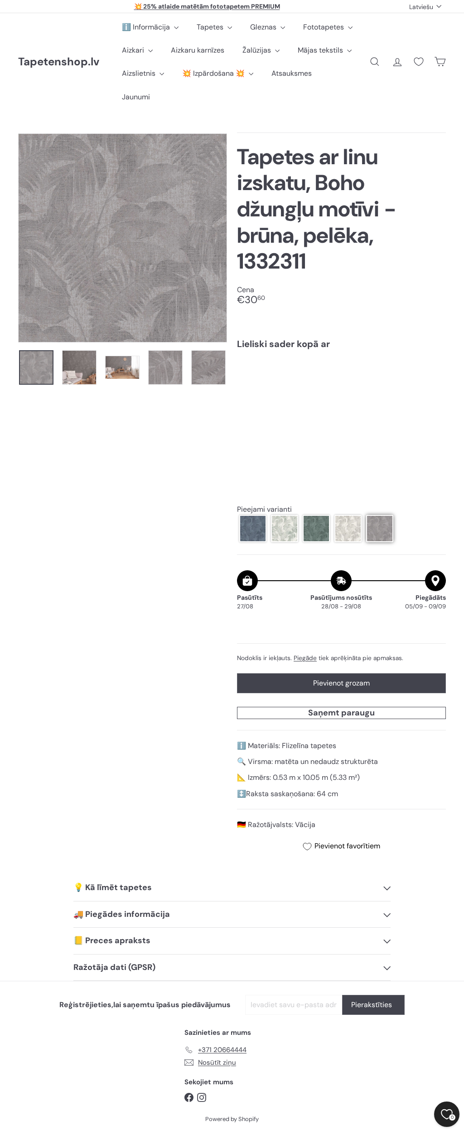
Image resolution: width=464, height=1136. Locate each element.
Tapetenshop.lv (58, 62)
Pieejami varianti (264, 509)
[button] (252, 528)
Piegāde (305, 658)
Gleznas (264, 27)
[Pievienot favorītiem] (433, 375)
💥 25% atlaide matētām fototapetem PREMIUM (207, 6)
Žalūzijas (257, 50)
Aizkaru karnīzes (197, 50)
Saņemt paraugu (341, 712)
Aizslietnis (139, 73)
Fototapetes (324, 27)
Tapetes (211, 27)
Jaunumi (136, 97)
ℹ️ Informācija (147, 27)
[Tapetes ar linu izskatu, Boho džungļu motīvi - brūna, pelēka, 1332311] (341, 388)
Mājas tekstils (321, 50)
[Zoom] (123, 238)
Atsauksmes (291, 73)
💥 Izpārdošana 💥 (214, 73)
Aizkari (134, 50)
